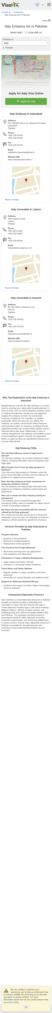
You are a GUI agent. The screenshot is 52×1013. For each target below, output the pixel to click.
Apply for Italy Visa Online (26, 93)
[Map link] (26, 180)
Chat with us (35, 32)
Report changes (12, 199)
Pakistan (8, 48)
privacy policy (13, 1002)
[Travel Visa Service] (10, 4)
